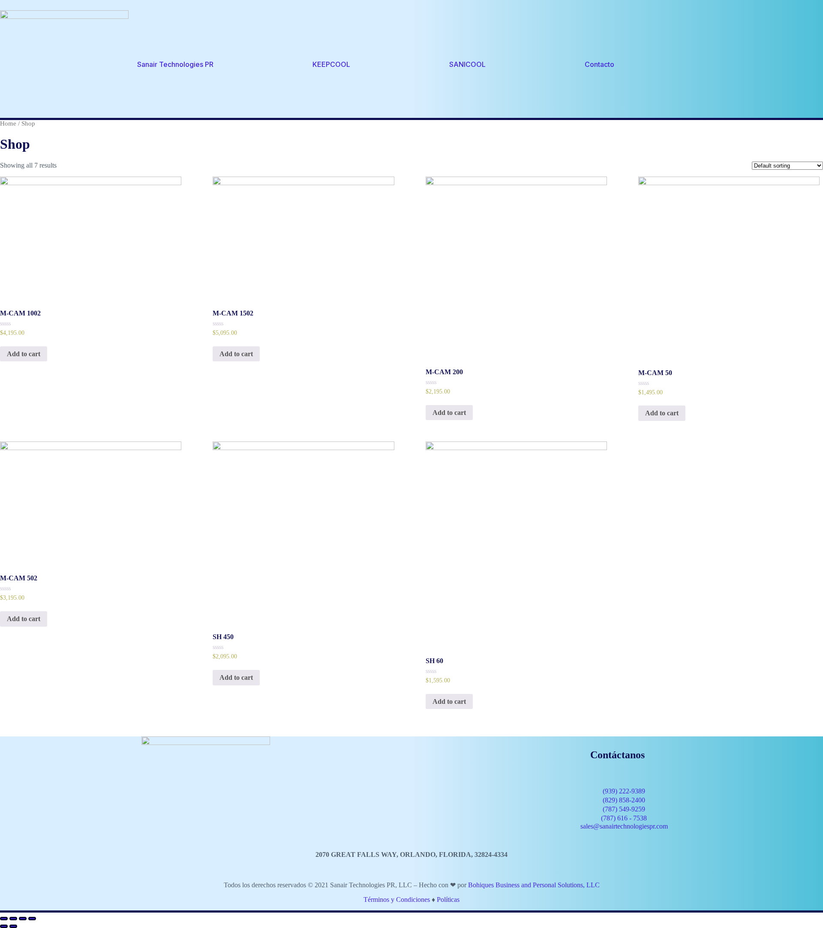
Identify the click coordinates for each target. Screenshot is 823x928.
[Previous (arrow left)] (4, 926)
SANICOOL (467, 64)
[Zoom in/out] (32, 918)
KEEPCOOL (331, 64)
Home (8, 123)
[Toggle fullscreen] (23, 918)
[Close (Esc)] (4, 918)
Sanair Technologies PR (175, 64)
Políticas (448, 899)
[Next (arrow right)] (13, 926)
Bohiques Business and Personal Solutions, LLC (534, 885)
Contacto (599, 64)
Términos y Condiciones (396, 899)
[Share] (13, 918)
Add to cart (23, 353)
